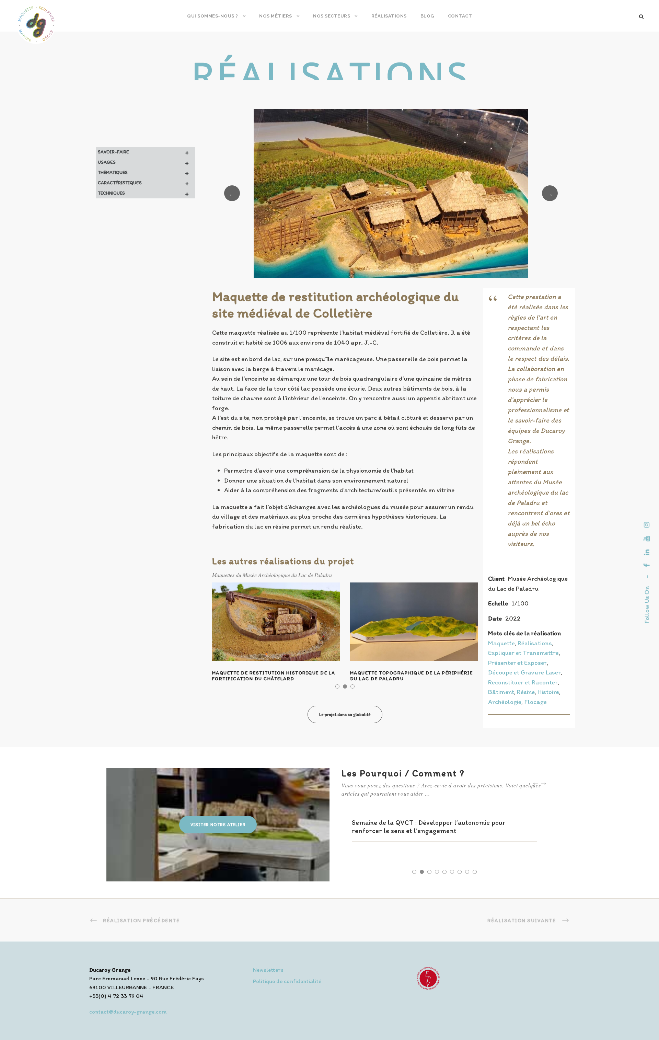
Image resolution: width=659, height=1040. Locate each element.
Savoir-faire (143, 152)
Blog (427, 16)
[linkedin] (647, 552)
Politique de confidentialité (287, 981)
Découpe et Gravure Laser (524, 672)
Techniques (143, 193)
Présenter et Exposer (517, 663)
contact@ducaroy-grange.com (127, 1011)
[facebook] (647, 565)
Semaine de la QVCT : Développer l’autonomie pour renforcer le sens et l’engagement (429, 826)
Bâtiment (501, 692)
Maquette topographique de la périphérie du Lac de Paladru (411, 676)
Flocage (535, 702)
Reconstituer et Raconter (523, 682)
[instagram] (647, 525)
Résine (526, 692)
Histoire (548, 692)
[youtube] (647, 538)
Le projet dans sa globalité (345, 714)
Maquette (501, 643)
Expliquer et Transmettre (523, 653)
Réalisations (389, 16)
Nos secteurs (331, 16)
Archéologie (504, 702)
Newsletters (268, 969)
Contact (460, 16)
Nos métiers (275, 16)
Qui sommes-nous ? (212, 16)
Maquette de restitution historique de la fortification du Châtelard (273, 676)
